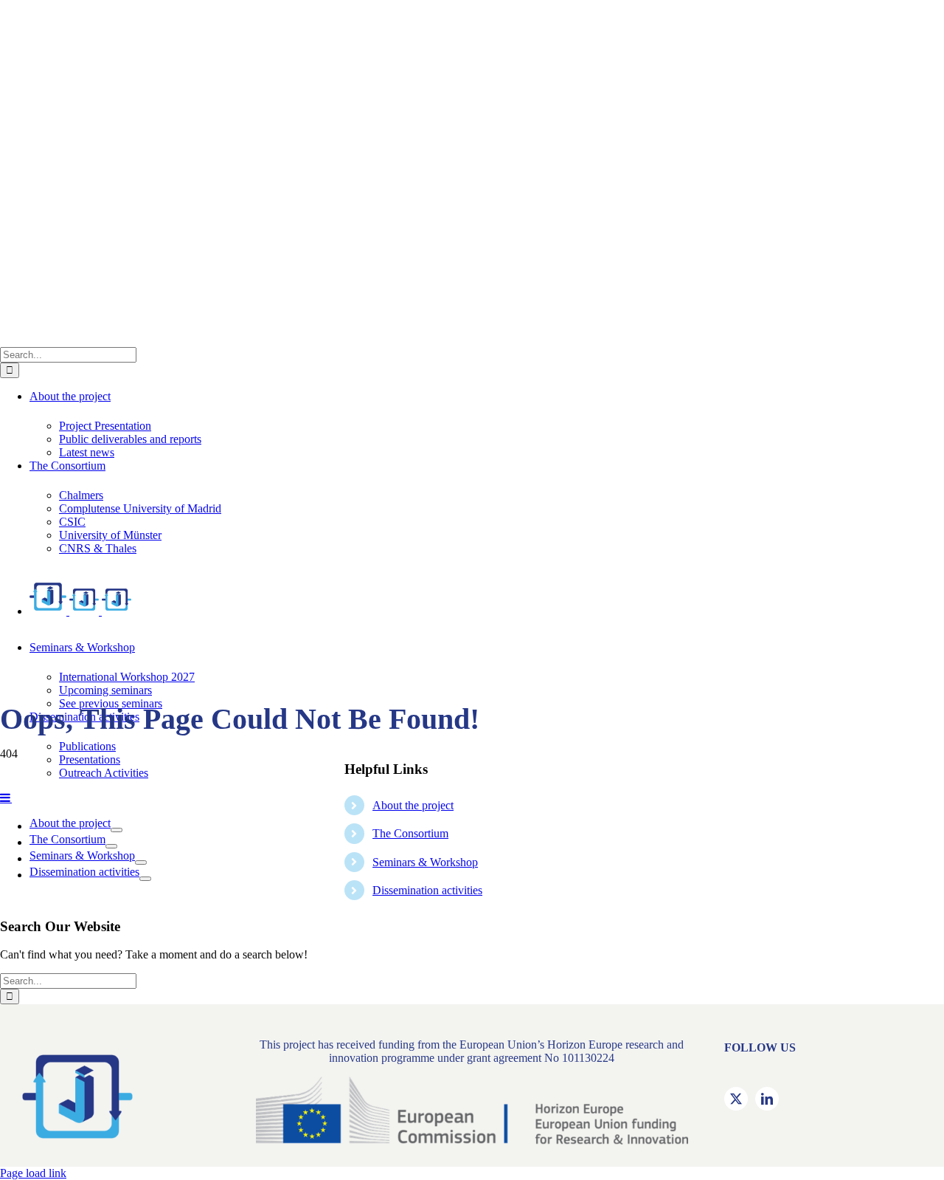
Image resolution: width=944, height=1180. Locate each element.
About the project (413, 805)
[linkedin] (767, 1099)
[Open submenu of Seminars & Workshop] (141, 862)
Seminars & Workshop (425, 862)
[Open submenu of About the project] (116, 830)
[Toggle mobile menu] (6, 797)
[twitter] (736, 1099)
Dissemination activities (427, 890)
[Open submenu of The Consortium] (111, 846)
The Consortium (410, 833)
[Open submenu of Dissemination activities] (145, 879)
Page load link (33, 1173)
